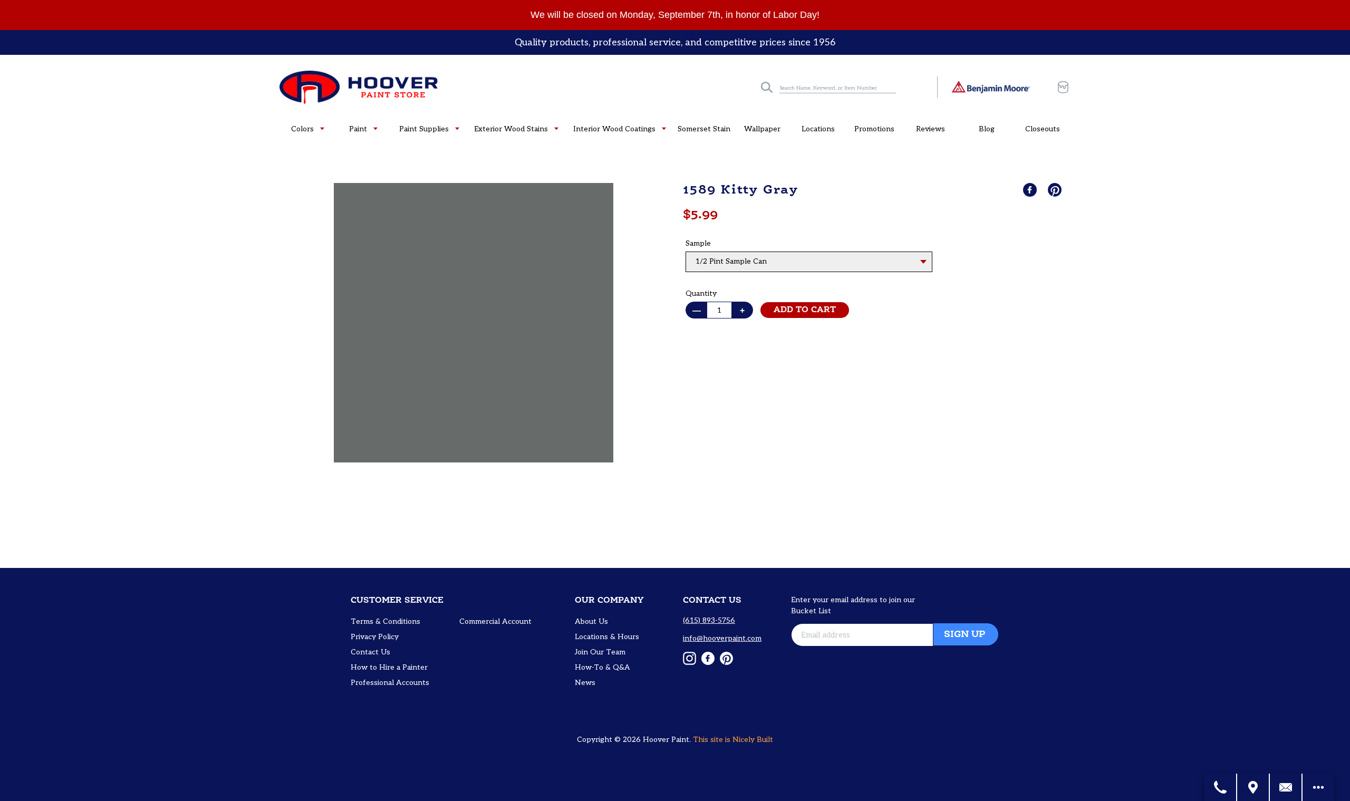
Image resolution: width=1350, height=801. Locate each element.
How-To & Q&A (602, 667)
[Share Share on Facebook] (1031, 190)
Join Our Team (600, 652)
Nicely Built (752, 739)
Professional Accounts (390, 682)
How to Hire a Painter (389, 667)
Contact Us (370, 652)
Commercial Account (495, 621)
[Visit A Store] (1253, 787)
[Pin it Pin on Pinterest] (1056, 190)
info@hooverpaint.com (722, 638)
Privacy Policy (375, 636)
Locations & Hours (607, 636)
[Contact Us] (1286, 787)
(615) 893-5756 (709, 620)
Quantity (701, 293)
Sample (698, 243)
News (585, 682)
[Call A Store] (1220, 787)
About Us (591, 621)
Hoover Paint (666, 739)
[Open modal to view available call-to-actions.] (1318, 787)
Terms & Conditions (385, 621)
